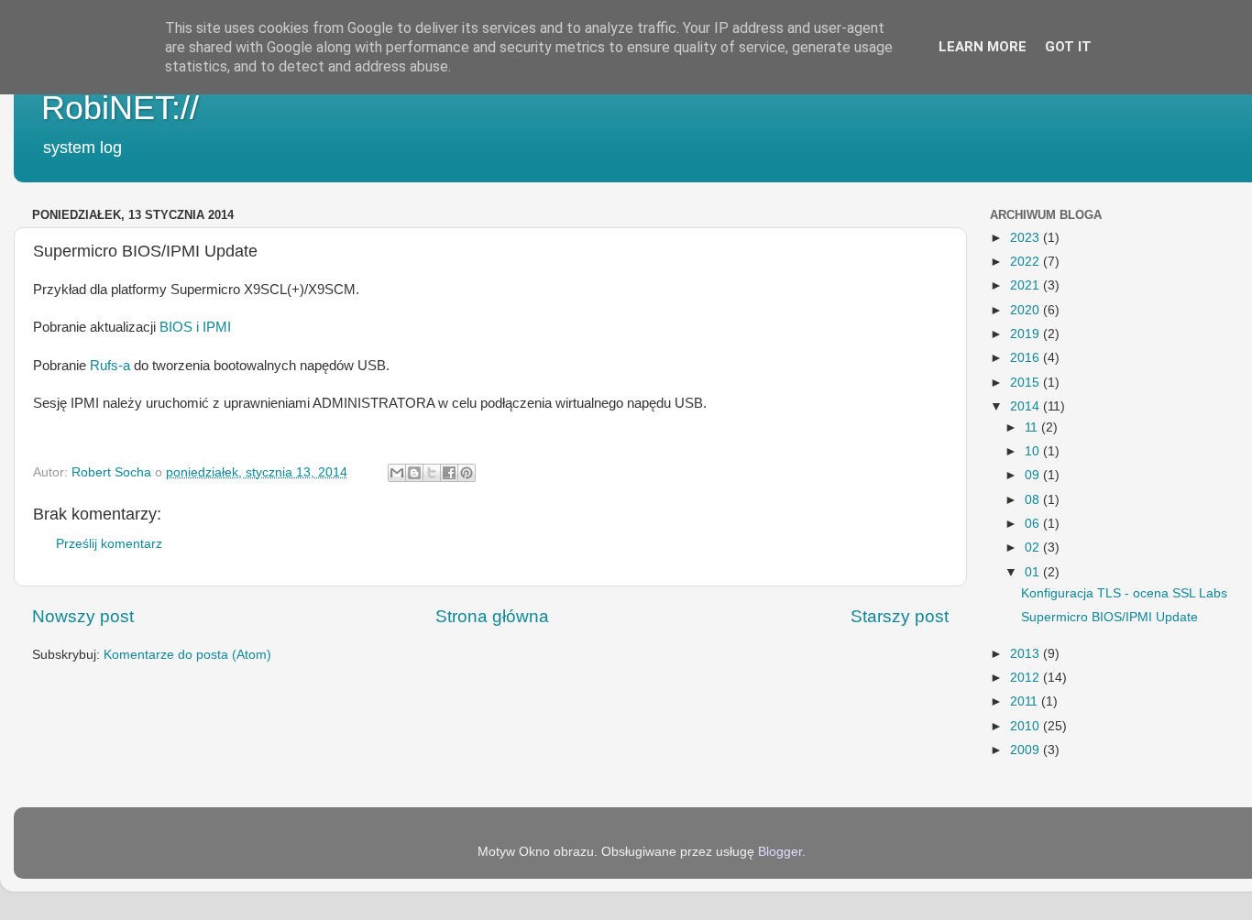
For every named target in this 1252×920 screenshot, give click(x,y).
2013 (1026, 654)
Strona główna (492, 616)
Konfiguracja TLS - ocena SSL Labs (1124, 593)
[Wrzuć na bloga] (414, 473)
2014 (1026, 406)
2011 (1025, 701)
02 (1034, 547)
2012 (1026, 678)
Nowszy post (83, 616)
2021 (1026, 285)
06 (1034, 524)
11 (1033, 427)
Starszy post (900, 616)
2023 (1026, 238)
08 (1034, 500)
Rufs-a (108, 365)
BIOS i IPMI (193, 327)
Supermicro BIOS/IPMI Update (1109, 617)
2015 (1026, 382)
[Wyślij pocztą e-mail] (397, 473)
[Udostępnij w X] (432, 473)
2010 (1026, 726)
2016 (1026, 358)
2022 (1026, 261)
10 (1034, 451)
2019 (1026, 334)
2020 (1026, 310)
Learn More (983, 46)
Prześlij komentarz (109, 544)
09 (1034, 475)
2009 (1026, 750)
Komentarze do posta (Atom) (187, 655)
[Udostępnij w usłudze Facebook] (449, 473)
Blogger (780, 852)
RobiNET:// (120, 107)
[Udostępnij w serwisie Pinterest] (466, 473)
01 (1034, 572)
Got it (1068, 46)
